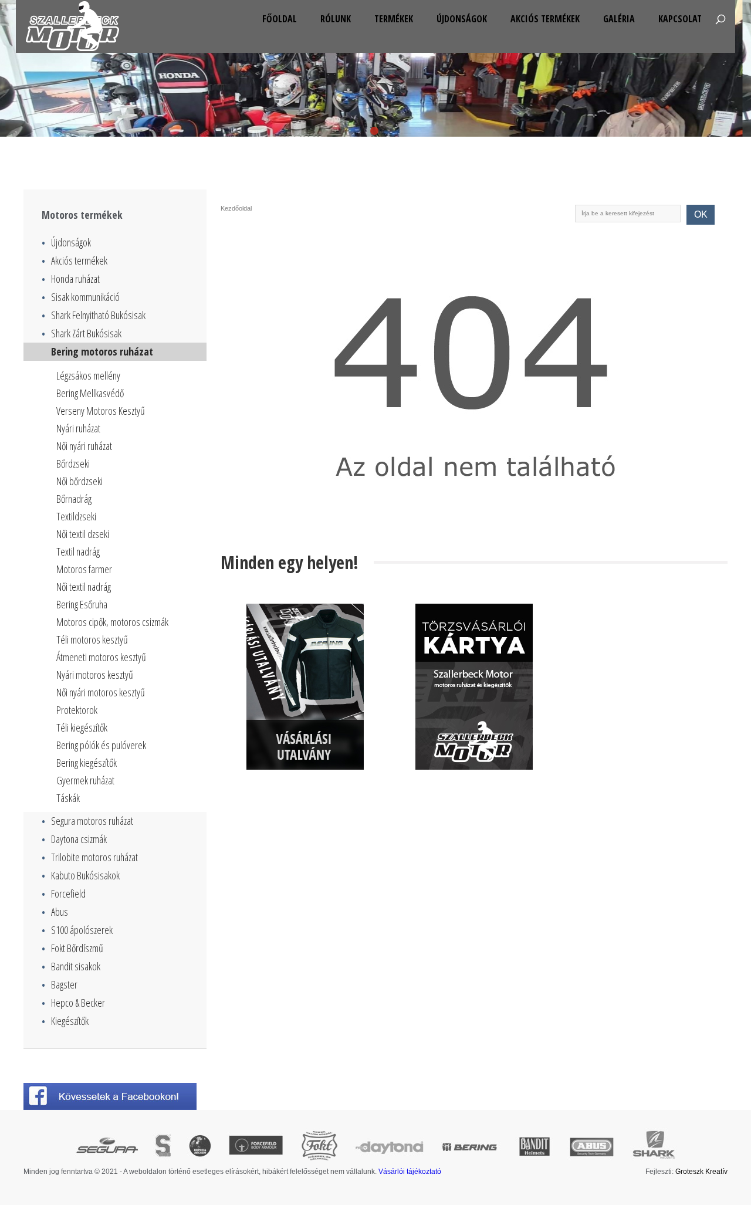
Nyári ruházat (78, 428)
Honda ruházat (71, 279)
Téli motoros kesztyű (92, 639)
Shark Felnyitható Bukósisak (94, 315)
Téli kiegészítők (81, 727)
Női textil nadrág (83, 587)
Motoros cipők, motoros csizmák (112, 622)
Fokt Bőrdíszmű (72, 948)
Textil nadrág (78, 551)
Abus (55, 912)
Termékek (393, 18)
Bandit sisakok (71, 966)
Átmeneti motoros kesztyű (101, 657)
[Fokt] (319, 1147)
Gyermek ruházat (85, 780)
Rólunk (335, 18)
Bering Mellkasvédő (90, 393)
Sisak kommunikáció (81, 297)
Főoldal (279, 18)
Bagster (59, 984)
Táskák (68, 798)
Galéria (619, 18)
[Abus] (592, 1147)
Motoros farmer (84, 569)
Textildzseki (76, 516)
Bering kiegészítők (86, 763)
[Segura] (107, 1147)
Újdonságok (462, 18)
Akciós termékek (545, 18)
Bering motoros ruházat (97, 351)
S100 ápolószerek (77, 930)
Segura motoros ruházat (87, 821)
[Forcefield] (255, 1147)
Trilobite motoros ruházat (90, 857)
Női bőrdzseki (79, 481)
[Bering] (471, 1147)
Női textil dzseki (82, 534)
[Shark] (653, 1147)
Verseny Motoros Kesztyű (100, 411)
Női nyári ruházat (84, 446)
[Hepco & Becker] (200, 1147)
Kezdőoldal (236, 208)
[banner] (305, 687)
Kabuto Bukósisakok (81, 875)
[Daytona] (390, 1147)
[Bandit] (534, 1147)
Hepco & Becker (73, 1003)
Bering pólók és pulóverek (101, 745)
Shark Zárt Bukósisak (81, 333)
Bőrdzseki (73, 463)
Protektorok (76, 710)
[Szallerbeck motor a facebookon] (115, 1096)
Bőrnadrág (74, 499)
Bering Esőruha (81, 604)
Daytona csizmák (74, 839)
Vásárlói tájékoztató (409, 1171)
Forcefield (64, 893)
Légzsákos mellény (88, 375)
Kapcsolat (680, 18)
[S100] (163, 1147)
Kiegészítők (65, 1021)
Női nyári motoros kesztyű (100, 692)
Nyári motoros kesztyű (94, 675)
